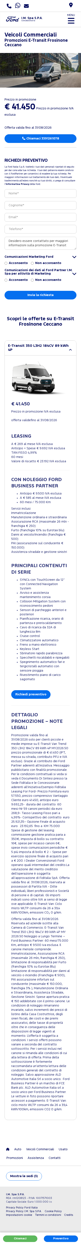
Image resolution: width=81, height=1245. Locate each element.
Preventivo (60, 1238)
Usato (63, 1149)
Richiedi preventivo (30, 694)
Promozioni (14, 1158)
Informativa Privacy (17, 184)
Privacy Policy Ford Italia (22, 1208)
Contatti (54, 1158)
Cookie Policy (53, 1211)
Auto (17, 1149)
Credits (68, 1215)
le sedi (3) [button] (24, 1176)
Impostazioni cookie (19, 1215)
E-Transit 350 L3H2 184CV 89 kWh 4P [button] (38, 348)
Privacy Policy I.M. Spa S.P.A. (24, 1211)
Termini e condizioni (48, 1215)
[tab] (40, 348)
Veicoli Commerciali (40, 1149)
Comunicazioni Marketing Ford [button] (29, 256)
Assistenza (36, 1158)
